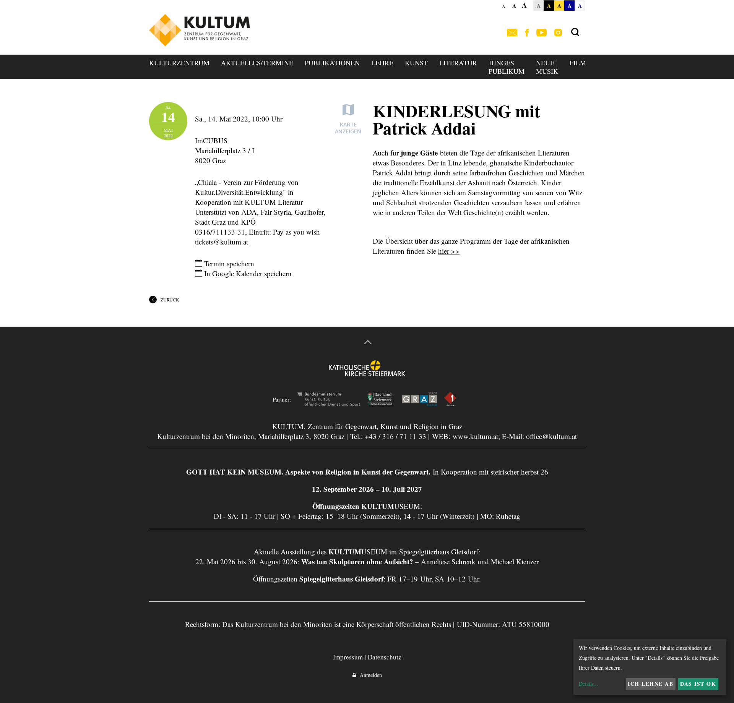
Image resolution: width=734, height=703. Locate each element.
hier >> (449, 251)
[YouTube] (541, 33)
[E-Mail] (512, 33)
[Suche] (575, 32)
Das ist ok (698, 684)
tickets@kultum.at (221, 241)
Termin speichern (228, 263)
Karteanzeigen (348, 127)
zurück (170, 299)
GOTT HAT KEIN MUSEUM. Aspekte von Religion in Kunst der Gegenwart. (308, 472)
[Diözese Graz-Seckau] (367, 373)
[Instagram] (558, 33)
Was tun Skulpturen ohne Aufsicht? (357, 561)
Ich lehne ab (650, 684)
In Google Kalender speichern (247, 273)
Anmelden (369, 675)
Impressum (348, 657)
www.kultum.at (475, 436)
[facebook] (527, 33)
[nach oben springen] (367, 343)
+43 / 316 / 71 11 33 (395, 436)
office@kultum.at (551, 436)
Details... (588, 683)
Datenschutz (384, 657)
